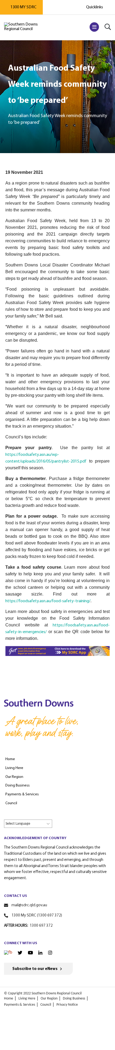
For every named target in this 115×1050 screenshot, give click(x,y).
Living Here (26, 999)
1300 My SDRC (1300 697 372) (36, 916)
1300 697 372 (41, 926)
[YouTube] (30, 953)
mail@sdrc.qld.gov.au (29, 905)
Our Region (49, 999)
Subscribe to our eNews (34, 969)
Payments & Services (19, 1005)
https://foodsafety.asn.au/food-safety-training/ (47, 601)
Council (45, 1005)
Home (8, 999)
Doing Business (74, 999)
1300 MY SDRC (23, 7)
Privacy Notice (67, 1005)
